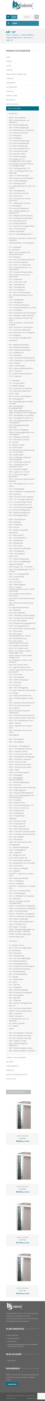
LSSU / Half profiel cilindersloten (20, 695)
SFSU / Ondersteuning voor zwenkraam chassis (18, 466)
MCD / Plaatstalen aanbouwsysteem (22, 703)
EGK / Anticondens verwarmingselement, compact (20, 635)
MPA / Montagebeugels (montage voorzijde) (21, 402)
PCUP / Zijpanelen (15, 376)
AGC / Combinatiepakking (18, 974)
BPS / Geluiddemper (16, 543)
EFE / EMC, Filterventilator (18, 621)
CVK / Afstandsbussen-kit (18, 221)
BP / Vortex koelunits (16, 535)
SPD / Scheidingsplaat (16, 489)
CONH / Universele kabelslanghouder (22, 358)
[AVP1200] (22, 1267)
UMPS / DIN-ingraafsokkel (18, 911)
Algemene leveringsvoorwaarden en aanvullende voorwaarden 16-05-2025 (23, 1345)
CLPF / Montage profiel (17, 183)
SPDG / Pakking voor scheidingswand (22, 491)
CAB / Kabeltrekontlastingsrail (19, 347)
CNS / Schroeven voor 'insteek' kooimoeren (20, 199)
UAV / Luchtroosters (16, 866)
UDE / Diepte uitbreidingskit (18, 878)
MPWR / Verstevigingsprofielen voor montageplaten (21, 433)
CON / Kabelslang (15, 355)
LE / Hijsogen (13, 693)
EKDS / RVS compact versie (18, 648)
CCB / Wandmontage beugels (19, 141)
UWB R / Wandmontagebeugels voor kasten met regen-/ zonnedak (22, 930)
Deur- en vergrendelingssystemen (21, 234)
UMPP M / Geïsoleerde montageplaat (22, 908)
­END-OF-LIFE (11, 1079)
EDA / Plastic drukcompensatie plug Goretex (21, 599)
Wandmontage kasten (14, 38)
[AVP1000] (22, 1216)
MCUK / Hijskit (14, 394)
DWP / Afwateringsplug (17, 584)
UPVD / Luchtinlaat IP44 (17, 924)
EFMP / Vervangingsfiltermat (19, 626)
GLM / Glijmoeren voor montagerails (22, 332)
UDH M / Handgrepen (16, 883)
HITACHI (9, 70)
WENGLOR (10, 1070)
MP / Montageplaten (16, 399)
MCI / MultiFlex (14, 708)
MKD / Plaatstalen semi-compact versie (20, 727)
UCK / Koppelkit (14, 871)
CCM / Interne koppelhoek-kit (19, 149)
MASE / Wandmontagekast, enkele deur (21, 699)
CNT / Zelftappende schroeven (20, 203)
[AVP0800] (22, 1165)
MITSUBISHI (10, 100)
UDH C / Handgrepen (16, 881)
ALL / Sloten (13, 982)
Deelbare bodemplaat (16, 231)
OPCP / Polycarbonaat (17, 816)
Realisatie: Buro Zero (33, 1398)
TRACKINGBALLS (12, 1066)
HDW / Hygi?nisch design (17, 1041)
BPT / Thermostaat (16, 546)
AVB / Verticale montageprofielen (20, 1003)
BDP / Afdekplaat (15, 522)
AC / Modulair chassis (16, 945)
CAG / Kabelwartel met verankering (21, 130)
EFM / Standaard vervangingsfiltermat (22, 623)
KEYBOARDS (10, 83)
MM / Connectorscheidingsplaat (20, 396)
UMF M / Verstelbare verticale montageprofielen (19, 902)
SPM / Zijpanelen (15, 494)
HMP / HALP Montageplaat (18, 688)
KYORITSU (10, 91)
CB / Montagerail (15, 135)
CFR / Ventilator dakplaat (17, 156)
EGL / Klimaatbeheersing (17, 638)
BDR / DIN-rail (14, 527)
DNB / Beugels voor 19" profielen (21, 567)
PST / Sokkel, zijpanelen (17, 826)
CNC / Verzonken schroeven (19, 193)
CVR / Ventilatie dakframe (18, 223)
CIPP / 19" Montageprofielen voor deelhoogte (21, 172)
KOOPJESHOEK (11, 87)
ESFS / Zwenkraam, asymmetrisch (21, 327)
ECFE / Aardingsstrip (16, 302)
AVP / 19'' (12, 1006)
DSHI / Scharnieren (15, 582)
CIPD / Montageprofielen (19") (19, 168)
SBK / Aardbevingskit (16, 455)
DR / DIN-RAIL (14, 579)
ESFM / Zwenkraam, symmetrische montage (21, 324)
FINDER (9, 61)
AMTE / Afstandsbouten (17, 519)
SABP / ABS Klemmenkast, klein (20, 842)
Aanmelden (12, 1384)
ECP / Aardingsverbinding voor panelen (22, 308)
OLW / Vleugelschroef (16, 810)
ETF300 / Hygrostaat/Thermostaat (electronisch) (21, 671)
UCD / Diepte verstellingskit (18, 868)
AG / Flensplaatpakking (17, 971)
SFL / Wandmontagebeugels (19, 847)
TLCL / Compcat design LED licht (20, 502)
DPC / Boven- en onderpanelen (20, 265)
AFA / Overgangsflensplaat (18, 964)
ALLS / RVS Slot (14, 985)
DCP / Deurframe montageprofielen (21, 226)
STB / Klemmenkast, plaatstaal (20, 860)
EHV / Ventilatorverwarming (18, 646)
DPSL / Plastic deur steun (18, 282)
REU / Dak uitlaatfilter (16, 837)
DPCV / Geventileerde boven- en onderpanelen (20, 268)
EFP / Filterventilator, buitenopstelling (22, 628)
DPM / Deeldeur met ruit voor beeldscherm (19, 276)
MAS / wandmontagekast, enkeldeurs (22, 1051)
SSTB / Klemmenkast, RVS (18, 858)
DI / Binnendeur (14, 250)
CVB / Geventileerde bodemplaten (21, 218)
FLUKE (8, 66)
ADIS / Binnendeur (15, 953)
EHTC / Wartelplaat (15, 310)
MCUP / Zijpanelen (15, 371)
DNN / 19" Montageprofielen (19, 574)
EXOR (8, 57)
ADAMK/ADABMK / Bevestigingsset (21, 243)
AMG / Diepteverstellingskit (18, 990)
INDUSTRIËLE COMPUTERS (16, 74)
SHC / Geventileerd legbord (18, 469)
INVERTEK (10, 78)
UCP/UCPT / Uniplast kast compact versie (21, 875)
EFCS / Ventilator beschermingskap (21, 618)
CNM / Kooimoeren (16, 196)
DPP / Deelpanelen (15, 279)
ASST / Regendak (15, 1000)
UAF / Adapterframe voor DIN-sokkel (22, 863)
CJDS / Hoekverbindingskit (18, 181)
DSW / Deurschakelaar (17, 290)
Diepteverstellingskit (16, 564)
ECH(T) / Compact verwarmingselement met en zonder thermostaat (22, 589)
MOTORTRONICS (12, 104)
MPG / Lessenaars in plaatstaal (20, 759)
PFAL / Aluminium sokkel (17, 821)
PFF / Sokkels (13, 1026)
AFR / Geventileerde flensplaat (19, 969)
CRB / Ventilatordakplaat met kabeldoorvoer (19, 212)
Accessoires (28, 38)
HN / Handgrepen (15, 335)
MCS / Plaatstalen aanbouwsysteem (21, 715)
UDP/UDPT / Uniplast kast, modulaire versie (22, 887)
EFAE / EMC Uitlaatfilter (17, 613)
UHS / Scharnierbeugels (17, 893)
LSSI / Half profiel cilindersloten (20, 391)
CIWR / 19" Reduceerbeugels (19, 175)
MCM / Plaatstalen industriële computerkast (19, 712)
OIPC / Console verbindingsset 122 (21, 805)
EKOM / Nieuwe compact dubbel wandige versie (20, 656)
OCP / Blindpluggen (15, 775)
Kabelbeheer (13, 340)
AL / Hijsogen (13, 977)
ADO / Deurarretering (16, 956)
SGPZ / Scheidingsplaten (17, 850)
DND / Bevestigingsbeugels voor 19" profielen (22, 570)
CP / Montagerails (15, 206)
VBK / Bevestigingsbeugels (18, 515)
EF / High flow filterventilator (19, 607)
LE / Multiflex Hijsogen (17, 386)
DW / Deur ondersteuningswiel (19, 292)
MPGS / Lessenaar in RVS (18, 762)
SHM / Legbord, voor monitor (19, 472)
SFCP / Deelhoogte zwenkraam (20, 462)
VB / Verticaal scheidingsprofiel (19, 510)
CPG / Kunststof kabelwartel (19, 208)
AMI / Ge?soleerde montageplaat (20, 992)
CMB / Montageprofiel (17, 191)
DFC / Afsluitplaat (15, 247)
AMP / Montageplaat (16, 995)
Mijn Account (12, 1361)
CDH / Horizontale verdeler (18, 151)
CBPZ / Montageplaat (16, 551)
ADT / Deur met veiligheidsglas (20, 958)
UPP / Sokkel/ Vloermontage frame (21, 921)
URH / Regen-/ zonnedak (17, 927)
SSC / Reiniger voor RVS (17, 855)
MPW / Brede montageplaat (19, 430)
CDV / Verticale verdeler (17, 154)
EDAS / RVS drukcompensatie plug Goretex (21, 604)
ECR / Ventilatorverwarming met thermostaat (20, 595)
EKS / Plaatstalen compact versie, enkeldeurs (21, 661)
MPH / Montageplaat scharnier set (21, 418)
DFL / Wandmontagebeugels (19, 559)
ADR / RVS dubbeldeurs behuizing (20, 1033)
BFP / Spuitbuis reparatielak (18, 530)
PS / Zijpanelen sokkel (16, 445)
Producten (15, 35)
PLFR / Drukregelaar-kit (17, 824)
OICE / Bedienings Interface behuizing (22, 787)
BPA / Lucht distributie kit (18, 538)
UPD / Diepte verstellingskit (18, 919)
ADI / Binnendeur (15, 950)
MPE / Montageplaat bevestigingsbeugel (16, 407)
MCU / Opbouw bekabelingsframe (21, 368)
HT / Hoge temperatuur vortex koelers (22, 690)
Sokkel (11, 486)
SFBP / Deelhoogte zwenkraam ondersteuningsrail (20, 458)
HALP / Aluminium (15, 682)
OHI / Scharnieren (15, 785)
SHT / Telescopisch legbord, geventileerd (19, 475)
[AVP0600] (22, 1114)
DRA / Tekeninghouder (17, 285)
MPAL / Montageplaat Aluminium (20, 749)
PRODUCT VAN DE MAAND (16, 1057)
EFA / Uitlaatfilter (15, 610)
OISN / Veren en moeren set (19, 808)
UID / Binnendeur (15, 898)
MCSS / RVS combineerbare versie (21, 720)
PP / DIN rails (13, 442)
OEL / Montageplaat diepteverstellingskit (16, 779)
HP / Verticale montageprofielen (20, 338)
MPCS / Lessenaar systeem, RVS (20, 754)
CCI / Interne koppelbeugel (18, 146)
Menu (14, 23)
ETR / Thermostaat (15, 674)
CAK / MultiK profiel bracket (18, 133)
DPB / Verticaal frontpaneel (18, 262)
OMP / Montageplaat (16, 813)
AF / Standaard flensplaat (18, 961)
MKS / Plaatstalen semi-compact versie (20, 731)
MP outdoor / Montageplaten (19, 746)
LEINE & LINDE (11, 96)
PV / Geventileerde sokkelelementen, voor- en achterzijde (22, 451)
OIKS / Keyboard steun (17, 803)
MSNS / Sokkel (14, 770)
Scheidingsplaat (14, 845)
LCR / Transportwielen (17, 383)
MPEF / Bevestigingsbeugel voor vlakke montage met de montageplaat (22, 412)
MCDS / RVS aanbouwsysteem (19, 705)
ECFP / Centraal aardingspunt (19, 305)
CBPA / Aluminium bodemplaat (20, 548)
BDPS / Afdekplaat (15, 525)
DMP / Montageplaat (16, 742)
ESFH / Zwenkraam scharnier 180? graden (21, 319)
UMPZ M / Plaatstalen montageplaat (22, 916)
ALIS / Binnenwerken (16, 979)
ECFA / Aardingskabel (16, 300)
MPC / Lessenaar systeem (18, 751)
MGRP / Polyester (15, 723)
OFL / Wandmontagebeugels (19, 782)
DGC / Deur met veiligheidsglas (20, 561)
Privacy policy (12, 1341)
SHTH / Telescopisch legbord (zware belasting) (21, 480)
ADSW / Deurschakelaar (17, 118)
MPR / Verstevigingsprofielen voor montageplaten (21, 422)
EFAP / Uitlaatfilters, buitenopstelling (22, 615)
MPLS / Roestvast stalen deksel (20, 764)
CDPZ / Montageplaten (17, 554)
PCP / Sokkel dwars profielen (19, 440)
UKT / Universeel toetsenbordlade (21, 507)
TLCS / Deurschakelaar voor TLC (20, 505)
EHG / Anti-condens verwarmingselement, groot (19, 642)
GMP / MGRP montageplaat (19, 680)
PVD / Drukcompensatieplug (19, 829)
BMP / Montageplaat (16, 739)
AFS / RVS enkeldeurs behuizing (20, 1035)
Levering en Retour (13, 1338)
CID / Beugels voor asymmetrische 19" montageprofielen (21, 165)
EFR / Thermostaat (15, 631)
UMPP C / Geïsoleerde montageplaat (22, 906)
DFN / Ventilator (14, 363)
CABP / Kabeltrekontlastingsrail (20, 350)
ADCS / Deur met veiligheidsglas (20, 948)
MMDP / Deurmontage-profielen (20, 1011)
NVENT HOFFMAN (27, 35)
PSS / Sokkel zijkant (16, 447)
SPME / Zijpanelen (15, 853)
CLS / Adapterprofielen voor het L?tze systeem (22, 187)
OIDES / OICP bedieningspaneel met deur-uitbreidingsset (21, 796)
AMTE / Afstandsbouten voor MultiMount (19, 121)
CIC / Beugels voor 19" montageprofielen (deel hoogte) (20, 160)
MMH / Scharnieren (15, 1013)
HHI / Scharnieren (15, 685)
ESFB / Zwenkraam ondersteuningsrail (22, 313)
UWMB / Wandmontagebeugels (20, 934)
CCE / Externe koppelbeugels (19, 143)
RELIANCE (10, 1062)
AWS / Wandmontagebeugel (19, 127)
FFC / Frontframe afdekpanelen (20, 330)
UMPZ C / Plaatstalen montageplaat (21, 914)
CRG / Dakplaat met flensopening (20, 216)
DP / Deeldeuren (15, 257)
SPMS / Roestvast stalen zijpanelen (21, 497)
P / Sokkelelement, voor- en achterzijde (19, 1020)
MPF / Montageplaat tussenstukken (21, 415)
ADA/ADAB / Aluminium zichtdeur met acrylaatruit (22, 239)
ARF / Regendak (14, 998)
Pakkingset (12, 818)
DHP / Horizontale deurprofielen (20, 1008)
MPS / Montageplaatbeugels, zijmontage (19, 426)
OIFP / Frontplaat (15, 800)
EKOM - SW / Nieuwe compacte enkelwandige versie (20, 652)
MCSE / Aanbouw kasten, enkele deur (22, 718)
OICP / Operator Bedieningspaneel (21, 793)
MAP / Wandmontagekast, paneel (21, 1048)
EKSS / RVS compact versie (18, 665)
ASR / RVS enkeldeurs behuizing (20, 1038)
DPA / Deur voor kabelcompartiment (22, 260)
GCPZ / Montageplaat (16, 677)
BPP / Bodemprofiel (16, 540)
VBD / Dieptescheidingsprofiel (19, 512)
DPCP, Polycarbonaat (16, 577)
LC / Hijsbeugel (14, 380)
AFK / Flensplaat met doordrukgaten (22, 966)
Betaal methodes (13, 1335)
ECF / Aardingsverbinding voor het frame (21, 296)
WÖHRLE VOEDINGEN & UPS (16, 1074)
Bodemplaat (13, 533)
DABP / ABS (13, 556)
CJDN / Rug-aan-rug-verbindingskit (21, 178)
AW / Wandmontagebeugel (18, 125)
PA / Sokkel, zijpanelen (17, 1023)
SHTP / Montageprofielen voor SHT (21, 484)
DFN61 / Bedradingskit (17, 366)
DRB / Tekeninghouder (17, 287)
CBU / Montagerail (15, 138)
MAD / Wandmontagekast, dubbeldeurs (18, 1044)
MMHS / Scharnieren (16, 1016)
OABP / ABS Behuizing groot (19, 772)
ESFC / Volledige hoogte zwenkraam (21, 315)
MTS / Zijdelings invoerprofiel (19, 437)
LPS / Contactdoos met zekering (20, 388)
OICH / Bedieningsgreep (17, 790)
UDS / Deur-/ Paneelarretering (19, 891)
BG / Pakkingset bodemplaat (19, 345)
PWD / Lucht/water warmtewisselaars (22, 831)
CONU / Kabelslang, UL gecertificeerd (22, 360)
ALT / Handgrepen (15, 987)
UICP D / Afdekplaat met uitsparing (21, 896)
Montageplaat (14, 735)
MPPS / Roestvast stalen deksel (20, 767)
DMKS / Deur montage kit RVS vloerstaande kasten (19, 253)
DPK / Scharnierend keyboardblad (21, 272)
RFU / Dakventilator (16, 839)
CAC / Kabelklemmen (16, 353)
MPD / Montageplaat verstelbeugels (21, 757)
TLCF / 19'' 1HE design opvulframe (21, 499)
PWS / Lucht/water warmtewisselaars (22, 834)
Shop (8, 35)
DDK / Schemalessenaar (17, 229)
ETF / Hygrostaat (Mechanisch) (20, 667)
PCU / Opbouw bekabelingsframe (20, 374)
